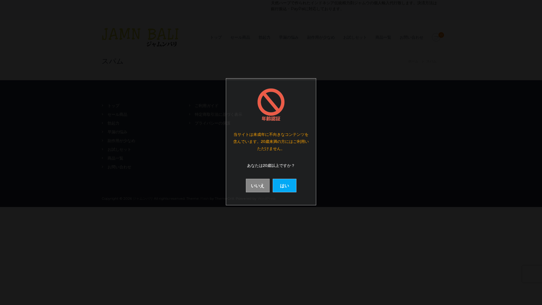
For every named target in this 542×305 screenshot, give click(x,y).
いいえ (258, 185)
